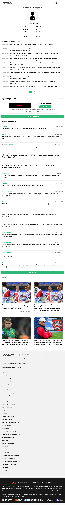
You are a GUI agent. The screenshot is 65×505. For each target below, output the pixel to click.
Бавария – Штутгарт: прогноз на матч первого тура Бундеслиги (24, 128)
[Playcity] (7, 500)
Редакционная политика (9, 464)
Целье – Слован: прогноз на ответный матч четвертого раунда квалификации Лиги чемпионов (30, 215)
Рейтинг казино (6, 446)
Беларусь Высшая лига (8, 405)
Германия (4, 126)
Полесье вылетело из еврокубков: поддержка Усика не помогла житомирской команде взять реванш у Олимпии (34, 45)
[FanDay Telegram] (22, 355)
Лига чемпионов (8, 144)
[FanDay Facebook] (19, 355)
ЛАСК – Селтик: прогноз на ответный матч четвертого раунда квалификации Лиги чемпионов (30, 245)
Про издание (5, 452)
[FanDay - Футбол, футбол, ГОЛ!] (8, 3)
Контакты (4, 473)
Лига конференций (7, 153)
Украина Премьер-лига (8, 402)
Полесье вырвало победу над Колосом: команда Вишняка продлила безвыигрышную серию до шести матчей (36, 63)
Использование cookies (8, 458)
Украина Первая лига (8, 437)
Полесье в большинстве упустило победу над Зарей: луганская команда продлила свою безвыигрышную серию (35, 54)
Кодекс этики (6, 467)
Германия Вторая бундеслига (10, 422)
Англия (4, 134)
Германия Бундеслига (8, 384)
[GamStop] (30, 500)
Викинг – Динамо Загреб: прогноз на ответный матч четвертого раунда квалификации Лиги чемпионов (32, 235)
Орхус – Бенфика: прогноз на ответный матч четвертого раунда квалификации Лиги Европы (31, 176)
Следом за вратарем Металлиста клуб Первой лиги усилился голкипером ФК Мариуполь (34, 82)
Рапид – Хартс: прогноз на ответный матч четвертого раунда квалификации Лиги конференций (30, 195)
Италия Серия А (6, 387)
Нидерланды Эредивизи (9, 396)
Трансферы (5, 440)
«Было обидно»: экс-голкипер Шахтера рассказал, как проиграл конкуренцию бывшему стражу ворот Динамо (34, 49)
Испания (4, 183)
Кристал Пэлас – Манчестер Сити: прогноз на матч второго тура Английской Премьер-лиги (32, 137)
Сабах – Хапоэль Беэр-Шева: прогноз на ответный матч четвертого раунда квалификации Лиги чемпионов (28, 266)
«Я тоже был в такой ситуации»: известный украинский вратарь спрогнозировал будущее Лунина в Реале (35, 68)
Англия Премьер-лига (8, 378)
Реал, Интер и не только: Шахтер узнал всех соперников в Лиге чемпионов (28, 147)
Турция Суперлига (7, 407)
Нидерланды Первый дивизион (11, 434)
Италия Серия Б (6, 425)
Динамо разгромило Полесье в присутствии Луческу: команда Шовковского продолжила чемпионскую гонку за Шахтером (33, 59)
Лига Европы (5, 163)
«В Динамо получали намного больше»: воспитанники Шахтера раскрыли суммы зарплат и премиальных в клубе (35, 73)
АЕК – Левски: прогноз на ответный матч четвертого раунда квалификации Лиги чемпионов (30, 205)
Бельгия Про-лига (7, 399)
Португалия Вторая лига (9, 431)
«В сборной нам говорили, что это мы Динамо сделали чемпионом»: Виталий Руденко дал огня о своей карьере (16, 342)
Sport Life (4, 449)
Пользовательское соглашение (11, 461)
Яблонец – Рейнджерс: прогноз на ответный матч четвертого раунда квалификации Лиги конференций (31, 156)
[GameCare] (59, 500)
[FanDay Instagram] (25, 355)
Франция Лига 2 (6, 428)
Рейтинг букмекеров (33, 116)
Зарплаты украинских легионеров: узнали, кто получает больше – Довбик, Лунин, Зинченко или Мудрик (16, 306)
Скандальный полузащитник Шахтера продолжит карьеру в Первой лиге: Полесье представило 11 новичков (35, 77)
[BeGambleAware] (45, 500)
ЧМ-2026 (4, 413)
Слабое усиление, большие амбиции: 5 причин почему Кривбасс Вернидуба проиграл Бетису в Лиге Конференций (48, 342)
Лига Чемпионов (6, 372)
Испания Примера (7, 381)
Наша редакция (6, 470)
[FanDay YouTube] (28, 355)
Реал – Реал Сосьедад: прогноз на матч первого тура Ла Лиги (23, 185)
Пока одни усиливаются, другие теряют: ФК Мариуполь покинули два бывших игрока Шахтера (34, 87)
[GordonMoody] (18, 500)
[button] (52, 3)
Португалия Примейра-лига (10, 393)
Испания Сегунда (7, 419)
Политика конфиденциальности (11, 455)
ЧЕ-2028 (4, 410)
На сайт (45, 106)
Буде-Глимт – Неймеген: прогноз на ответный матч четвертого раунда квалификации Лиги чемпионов (31, 256)
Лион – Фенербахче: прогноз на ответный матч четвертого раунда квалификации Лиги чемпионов (32, 225)
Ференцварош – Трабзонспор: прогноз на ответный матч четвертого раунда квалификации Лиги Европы (28, 166)
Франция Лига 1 (6, 390)
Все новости (32, 272)
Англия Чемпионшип (8, 416)
